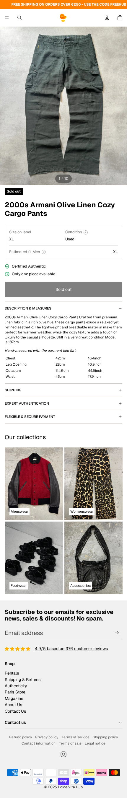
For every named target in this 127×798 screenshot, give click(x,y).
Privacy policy (46, 737)
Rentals (12, 673)
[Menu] (7, 18)
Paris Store (15, 692)
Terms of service (75, 737)
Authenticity (16, 685)
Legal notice (95, 743)
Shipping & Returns (22, 679)
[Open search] (19, 17)
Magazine (14, 698)
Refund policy (20, 737)
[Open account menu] (106, 17)
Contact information (39, 743)
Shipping (13, 390)
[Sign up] (116, 633)
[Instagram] (63, 754)
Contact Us (15, 711)
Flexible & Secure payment (30, 416)
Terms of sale (70, 743)
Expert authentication (27, 403)
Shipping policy (105, 737)
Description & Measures (28, 308)
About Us (13, 704)
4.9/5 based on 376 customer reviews (71, 648)
